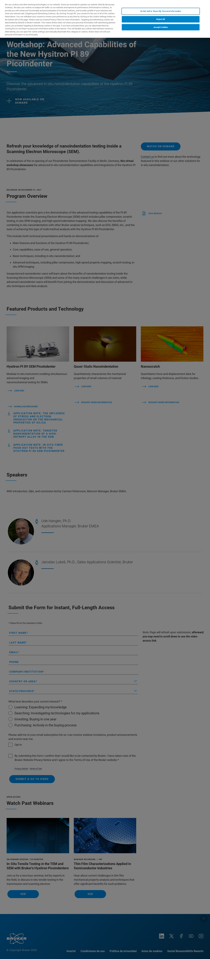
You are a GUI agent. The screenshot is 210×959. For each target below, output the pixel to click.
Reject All (160, 19)
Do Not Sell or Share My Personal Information (160, 11)
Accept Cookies (161, 27)
